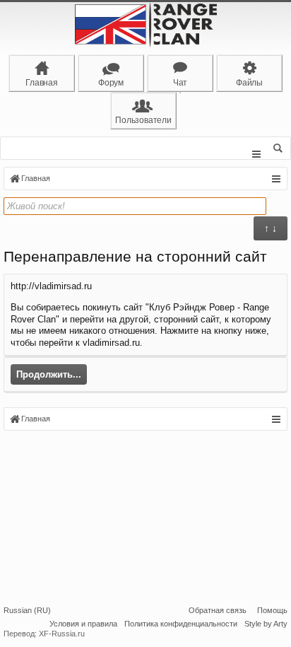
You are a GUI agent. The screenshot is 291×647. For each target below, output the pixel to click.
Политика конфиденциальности (180, 623)
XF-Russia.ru (62, 633)
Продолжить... (48, 374)
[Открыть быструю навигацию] (276, 179)
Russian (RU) (27, 610)
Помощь (272, 610)
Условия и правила (83, 623)
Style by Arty (265, 623)
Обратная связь (218, 610)
